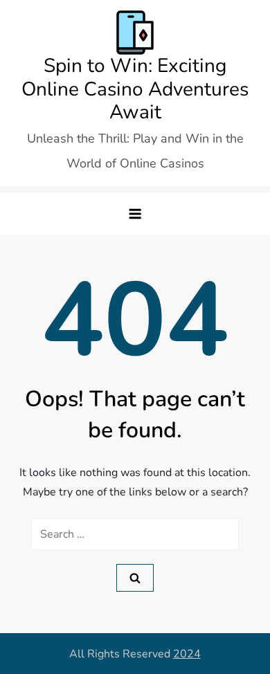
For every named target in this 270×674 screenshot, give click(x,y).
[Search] (135, 578)
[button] (135, 214)
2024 (187, 654)
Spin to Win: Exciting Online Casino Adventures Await (135, 89)
